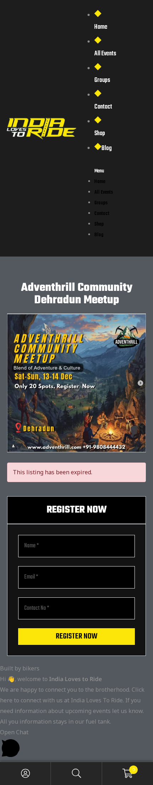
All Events (105, 54)
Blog (106, 148)
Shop (99, 133)
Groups (102, 80)
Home (100, 27)
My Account (25, 773)
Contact (103, 107)
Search (76, 773)
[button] (76, 744)
